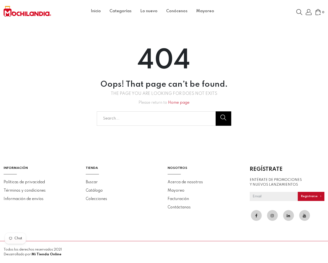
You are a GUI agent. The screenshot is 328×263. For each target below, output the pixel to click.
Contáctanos (179, 207)
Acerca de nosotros (185, 182)
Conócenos (177, 11)
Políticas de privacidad (24, 182)
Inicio (96, 11)
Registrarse (309, 196)
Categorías (120, 11)
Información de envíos (23, 199)
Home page (178, 103)
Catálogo (94, 191)
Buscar (92, 182)
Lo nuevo (149, 11)
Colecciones (96, 199)
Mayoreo (205, 11)
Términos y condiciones (25, 191)
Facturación (178, 199)
